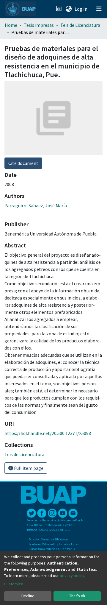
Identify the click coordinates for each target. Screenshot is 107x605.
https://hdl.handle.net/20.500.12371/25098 (47, 433)
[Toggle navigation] (99, 9)
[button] (68, 9)
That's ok (77, 595)
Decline (27, 595)
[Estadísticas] (59, 9)
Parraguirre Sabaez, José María (35, 205)
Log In (82, 9)
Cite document (23, 163)
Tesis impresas (39, 25)
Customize (13, 584)
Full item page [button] (28, 468)
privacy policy (72, 575)
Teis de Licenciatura (80, 25)
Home (11, 25)
